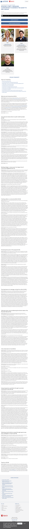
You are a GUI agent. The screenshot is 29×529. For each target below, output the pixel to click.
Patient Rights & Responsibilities (19, 510)
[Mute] (6, 15)
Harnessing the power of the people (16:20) (8, 85)
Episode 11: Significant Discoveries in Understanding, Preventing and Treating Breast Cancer (7, 489)
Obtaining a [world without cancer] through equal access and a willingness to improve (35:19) (14, 91)
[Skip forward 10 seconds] (5, 15)
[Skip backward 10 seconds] (4, 15)
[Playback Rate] (27, 15)
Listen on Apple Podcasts (14, 23)
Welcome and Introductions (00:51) (6, 81)
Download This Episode (14, 26)
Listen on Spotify (14, 20)
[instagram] (15, 521)
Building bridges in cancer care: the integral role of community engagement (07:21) (12, 83)
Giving (2, 509)
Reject (25, 523)
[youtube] (14, 521)
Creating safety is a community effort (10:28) (8, 84)
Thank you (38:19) (4, 92)
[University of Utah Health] (12, 1)
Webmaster (17, 512)
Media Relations (4, 510)
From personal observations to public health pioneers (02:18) (10, 82)
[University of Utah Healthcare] (14, 515)
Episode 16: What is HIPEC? (5, 479)
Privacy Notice (9, 527)
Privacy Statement (18, 511)
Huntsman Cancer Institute (16, 98)
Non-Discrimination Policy (19, 509)
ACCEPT (19, 523)
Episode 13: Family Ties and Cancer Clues (7, 485)
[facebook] (13, 521)
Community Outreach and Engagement (16, 106)
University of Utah (7, 107)
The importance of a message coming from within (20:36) (9, 86)
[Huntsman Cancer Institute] (4, 1)
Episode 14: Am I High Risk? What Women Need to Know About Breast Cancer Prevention (7, 483)
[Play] (2, 15)
